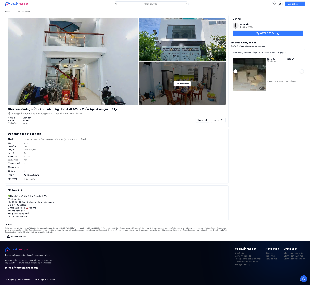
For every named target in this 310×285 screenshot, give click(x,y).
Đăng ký (269, 253)
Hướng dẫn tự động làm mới (248, 259)
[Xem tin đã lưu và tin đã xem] (274, 3)
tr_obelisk (245, 24)
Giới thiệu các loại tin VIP (246, 261)
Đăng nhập (270, 256)
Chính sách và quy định (294, 259)
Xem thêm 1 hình (182, 84)
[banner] (16, 3)
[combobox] (151, 3)
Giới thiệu (239, 253)
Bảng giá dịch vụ (242, 264)
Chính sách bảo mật (293, 253)
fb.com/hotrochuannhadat (21, 267)
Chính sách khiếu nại (293, 256)
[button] (303, 278)
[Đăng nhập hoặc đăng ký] (280, 3)
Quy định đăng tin (243, 256)
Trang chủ (9, 11)
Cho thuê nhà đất (24, 11)
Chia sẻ (200, 120)
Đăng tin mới (271, 259)
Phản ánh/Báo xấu (18, 236)
